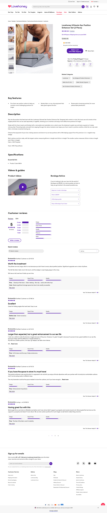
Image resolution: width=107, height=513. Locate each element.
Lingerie (39, 12)
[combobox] (58, 6)
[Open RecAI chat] (103, 505)
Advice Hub (33, 475)
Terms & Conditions (80, 482)
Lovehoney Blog (34, 477)
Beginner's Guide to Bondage (59, 190)
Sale (65, 12)
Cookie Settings (79, 487)
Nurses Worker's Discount (59, 484)
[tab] (19, 484)
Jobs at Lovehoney (80, 480)
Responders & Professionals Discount (61, 487)
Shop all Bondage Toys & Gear (59, 203)
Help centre (10, 475)
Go (51, 463)
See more (12, 287)
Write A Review (14, 240)
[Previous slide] (17, 49)
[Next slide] (51, 49)
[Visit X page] (83, 463)
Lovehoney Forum (35, 480)
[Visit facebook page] (78, 463)
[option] (34, 48)
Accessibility (78, 494)
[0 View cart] (97, 7)
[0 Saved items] (94, 7)
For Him (24, 12)
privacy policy (48, 466)
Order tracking (11, 484)
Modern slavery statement (82, 492)
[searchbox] (27, 251)
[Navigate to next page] (58, 436)
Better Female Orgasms (82, 82)
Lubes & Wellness (49, 12)
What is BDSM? (55, 194)
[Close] (98, 508)
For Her (17, 12)
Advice (80, 12)
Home (9, 21)
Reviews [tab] (10, 218)
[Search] (83, 6)
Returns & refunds (12, 482)
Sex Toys (10, 12)
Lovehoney (53, 16)
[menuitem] (11, 12)
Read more (14, 344)
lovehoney (46, 21)
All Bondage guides (56, 199)
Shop (55, 472)
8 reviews (72, 31)
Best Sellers (72, 12)
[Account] (91, 7)
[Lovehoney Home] (17, 6)
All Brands (56, 477)
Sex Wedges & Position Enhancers (81, 78)
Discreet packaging (12, 480)
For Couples (31, 12)
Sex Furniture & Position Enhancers (35, 21)
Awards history (79, 477)
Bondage (59, 12)
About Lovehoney (80, 475)
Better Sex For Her (67, 82)
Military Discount (57, 482)
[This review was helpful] (97, 292)
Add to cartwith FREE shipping (75, 50)
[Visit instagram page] (89, 463)
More (78, 472)
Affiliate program (80, 489)
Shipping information (12, 477)
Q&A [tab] (16, 218)
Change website (53, 510)
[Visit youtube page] (95, 463)
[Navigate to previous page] (48, 436)
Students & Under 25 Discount (60, 480)
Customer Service (13, 472)
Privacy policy (79, 484)
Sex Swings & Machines (22, 21)
